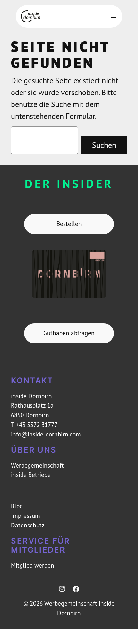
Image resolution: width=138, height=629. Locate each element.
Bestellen (69, 224)
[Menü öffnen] (113, 16)
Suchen (104, 145)
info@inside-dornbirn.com (46, 434)
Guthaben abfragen (69, 333)
